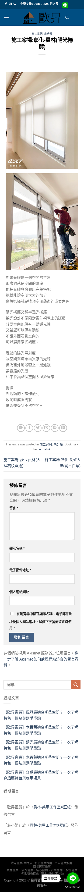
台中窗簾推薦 (63, 863)
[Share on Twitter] (38, 428)
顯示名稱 (16, 548)
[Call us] (14, 4)
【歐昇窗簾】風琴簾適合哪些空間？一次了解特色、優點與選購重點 (41, 715)
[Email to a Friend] (46, 428)
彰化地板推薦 (30, 873)
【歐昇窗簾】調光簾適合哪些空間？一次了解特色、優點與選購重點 (41, 745)
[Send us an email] (10, 4)
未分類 (48, 33)
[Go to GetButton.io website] (72, 887)
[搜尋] (67, 17)
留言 (13, 508)
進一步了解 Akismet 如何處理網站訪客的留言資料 (41, 659)
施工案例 (37, 33)
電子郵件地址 (20, 570)
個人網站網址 (19, 592)
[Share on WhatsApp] (21, 428)
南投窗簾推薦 (42, 866)
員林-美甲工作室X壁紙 (52, 807)
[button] (6, 17)
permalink (44, 449)
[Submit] (75, 684)
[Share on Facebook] (29, 428)
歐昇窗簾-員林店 (21, 863)
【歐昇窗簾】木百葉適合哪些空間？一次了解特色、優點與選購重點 (41, 730)
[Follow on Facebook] (5, 4)
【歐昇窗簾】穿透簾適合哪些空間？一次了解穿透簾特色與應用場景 (41, 775)
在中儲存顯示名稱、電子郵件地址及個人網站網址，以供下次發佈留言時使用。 (40, 621)
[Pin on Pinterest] (55, 428)
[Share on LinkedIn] (63, 428)
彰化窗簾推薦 (43, 863)
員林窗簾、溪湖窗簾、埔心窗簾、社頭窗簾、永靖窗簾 (42, 870)
